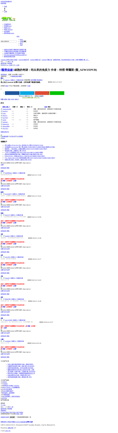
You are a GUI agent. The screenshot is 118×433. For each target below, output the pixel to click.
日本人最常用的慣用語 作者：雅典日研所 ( (21, 364)
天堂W (5, 382)
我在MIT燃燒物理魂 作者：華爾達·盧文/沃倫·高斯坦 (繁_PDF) (24, 154)
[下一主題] (15, 65)
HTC (5, 55)
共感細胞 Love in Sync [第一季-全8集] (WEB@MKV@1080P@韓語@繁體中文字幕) (30, 147)
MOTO (25, 55)
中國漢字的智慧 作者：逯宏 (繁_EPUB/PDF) (21, 366)
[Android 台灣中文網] (8, 21)
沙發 (2, 171)
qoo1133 (7, 215)
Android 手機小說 (47, 59)
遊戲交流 (7, 49)
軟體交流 (18, 49)
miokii (4, 120)
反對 (8, 185)
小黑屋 (8, 422)
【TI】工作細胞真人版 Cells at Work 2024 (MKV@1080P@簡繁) (24, 152)
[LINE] (57, 93)
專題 (8, 29)
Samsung (12, 55)
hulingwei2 (6, 124)
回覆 (2, 164)
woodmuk (8, 341)
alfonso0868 (6, 126)
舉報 (8, 168)
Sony (8, 55)
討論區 (7, 24)
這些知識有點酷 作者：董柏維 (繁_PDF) (20, 377)
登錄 (5, 6)
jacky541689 (8, 320)
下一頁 (11, 61)
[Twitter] (27, 93)
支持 (5, 185)
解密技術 (7, 56)
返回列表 (3, 63)
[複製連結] (4, 74)
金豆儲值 (7, 31)
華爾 (2, 99)
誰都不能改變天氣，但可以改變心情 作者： (21, 368)
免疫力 (17, 99)
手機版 (13, 422)
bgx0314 (5, 111)
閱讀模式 (40, 80)
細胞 (5, 99)
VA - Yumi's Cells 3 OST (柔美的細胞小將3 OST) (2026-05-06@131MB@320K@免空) (30, 158)
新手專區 (22, 53)
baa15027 (5, 117)
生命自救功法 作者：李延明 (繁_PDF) (19, 375)
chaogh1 (7, 278)
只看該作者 (19, 80)
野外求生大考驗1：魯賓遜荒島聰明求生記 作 (21, 373)
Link (10, 412)
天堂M (5, 383)
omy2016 (7, 257)
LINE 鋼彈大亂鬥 (8, 391)
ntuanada (5, 122)
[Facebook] (12, 93)
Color (3, 412)
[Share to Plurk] (3, 138)
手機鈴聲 (23, 51)
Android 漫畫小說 (35, 59)
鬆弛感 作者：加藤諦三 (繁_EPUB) (15, 150)
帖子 (21, 43)
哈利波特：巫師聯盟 (8, 393)
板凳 (2, 192)
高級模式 (3, 410)
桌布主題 (12, 51)
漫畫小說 (18, 51)
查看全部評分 (5, 132)
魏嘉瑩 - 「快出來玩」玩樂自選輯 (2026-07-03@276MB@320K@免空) (26, 149)
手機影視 (7, 51)
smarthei (7, 236)
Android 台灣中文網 (7, 59)
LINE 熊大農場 (7, 389)
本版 (21, 41)
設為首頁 (3, 1)
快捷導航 (3, 3)
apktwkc (7, 80)
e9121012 (5, 128)
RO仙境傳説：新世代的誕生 (11, 396)
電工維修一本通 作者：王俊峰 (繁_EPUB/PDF (21, 371)
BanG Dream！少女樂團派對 (11, 387)
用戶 (21, 45)
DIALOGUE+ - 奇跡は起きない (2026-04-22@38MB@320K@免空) (25, 156)
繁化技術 (12, 56)
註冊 (5, 11)
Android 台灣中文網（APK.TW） (31, 97)
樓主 (2, 78)
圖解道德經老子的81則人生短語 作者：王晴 (21, 369)
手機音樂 (11, 53)
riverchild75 (8, 194)
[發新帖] (9, 63)
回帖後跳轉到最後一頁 (24, 417)
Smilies (21, 412)
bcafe (4, 113)
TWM (16, 55)
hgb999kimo (8, 173)
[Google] (42, 93)
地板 (2, 213)
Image (7, 412)
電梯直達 (3, 76)
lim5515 (5, 115)
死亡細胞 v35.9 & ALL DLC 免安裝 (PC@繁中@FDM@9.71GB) (24, 145)
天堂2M (4, 398)
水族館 (6, 53)
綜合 (18, 36)
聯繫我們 (3, 422)
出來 (12, 99)
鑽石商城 (9, 33)
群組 (7, 28)
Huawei (20, 55)
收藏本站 (9, 1)
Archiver (17, 422)
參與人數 (6, 107)
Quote (13, 412)
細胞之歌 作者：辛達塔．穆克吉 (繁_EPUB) (18, 159)
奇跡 (9, 99)
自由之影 (8, 299)
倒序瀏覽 (33, 80)
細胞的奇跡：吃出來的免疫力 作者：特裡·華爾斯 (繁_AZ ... (71, 59)
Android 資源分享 (23, 59)
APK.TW (10, 428)
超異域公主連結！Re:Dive (11, 385)
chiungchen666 (7, 109)
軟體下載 (23, 49)
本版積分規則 (5, 417)
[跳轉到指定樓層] (16, 76)
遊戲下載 (12, 49)
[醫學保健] (7, 69)
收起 (45, 107)
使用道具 (3, 168)
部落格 (8, 26)
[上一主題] (8, 65)
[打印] (3, 65)
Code (17, 412)
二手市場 (16, 53)
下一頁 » (3, 405)
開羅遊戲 (7, 394)
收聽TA (13, 80)
